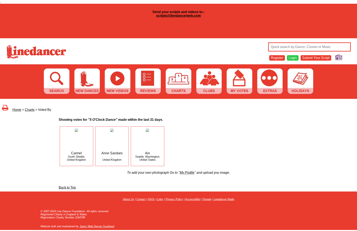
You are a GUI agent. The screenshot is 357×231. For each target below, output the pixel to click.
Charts (30, 109)
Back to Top (67, 187)
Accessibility (193, 199)
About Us (128, 199)
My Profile (187, 172)
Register (277, 58)
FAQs (151, 199)
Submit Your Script (316, 58)
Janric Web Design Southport (97, 226)
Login (293, 58)
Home (16, 109)
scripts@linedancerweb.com (178, 15)
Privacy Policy (174, 199)
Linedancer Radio (224, 199)
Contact (141, 199)
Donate (207, 199)
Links (160, 199)
